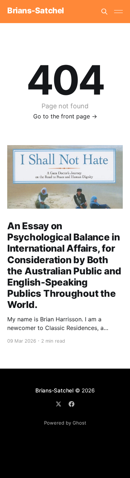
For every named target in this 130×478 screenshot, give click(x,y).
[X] (58, 404)
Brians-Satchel (35, 10)
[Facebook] (71, 404)
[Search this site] (104, 11)
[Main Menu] (118, 11)
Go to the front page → (65, 116)
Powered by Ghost (65, 423)
